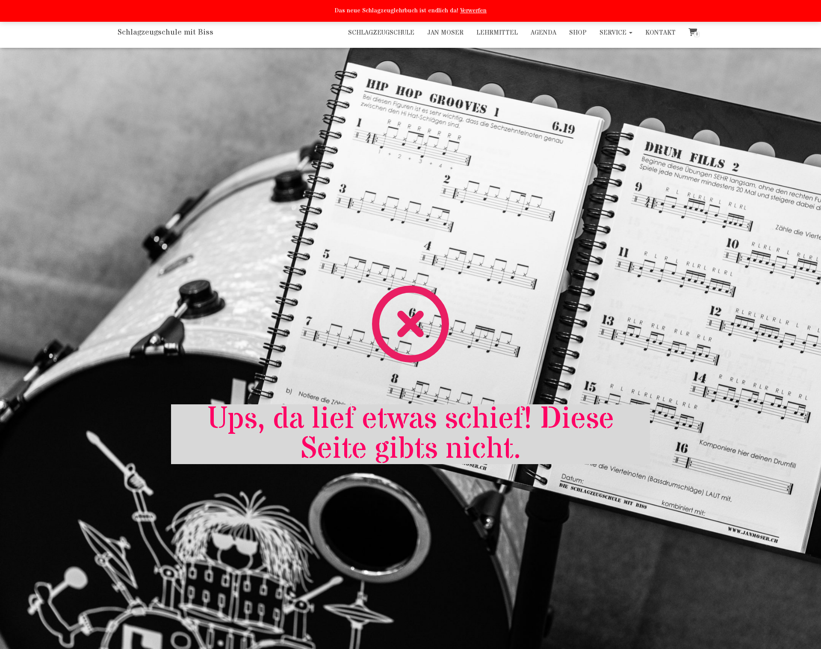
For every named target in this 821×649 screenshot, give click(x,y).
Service (614, 32)
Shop (578, 32)
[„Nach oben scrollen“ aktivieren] (804, 632)
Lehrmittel (497, 32)
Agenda (543, 32)
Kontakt (660, 32)
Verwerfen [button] (473, 10)
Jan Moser (445, 32)
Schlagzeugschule (381, 32)
